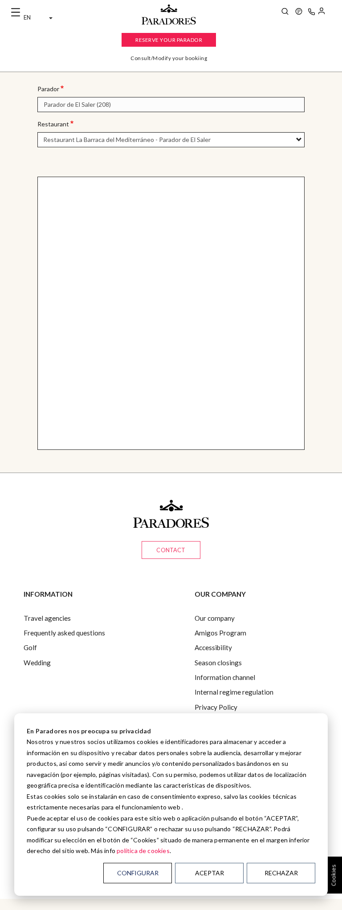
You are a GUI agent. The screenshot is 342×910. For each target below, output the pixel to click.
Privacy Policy (216, 707)
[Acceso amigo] (321, 12)
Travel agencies (47, 618)
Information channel (225, 677)
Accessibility (213, 647)
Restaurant (53, 124)
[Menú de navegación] (15, 12)
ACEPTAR (209, 873)
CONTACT (170, 550)
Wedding (37, 663)
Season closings (218, 663)
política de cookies (143, 850)
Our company (215, 618)
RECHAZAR (281, 873)
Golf (30, 647)
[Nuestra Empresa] (298, 12)
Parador (48, 89)
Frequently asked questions (64, 633)
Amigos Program (220, 633)
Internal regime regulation (234, 692)
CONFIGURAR (138, 873)
